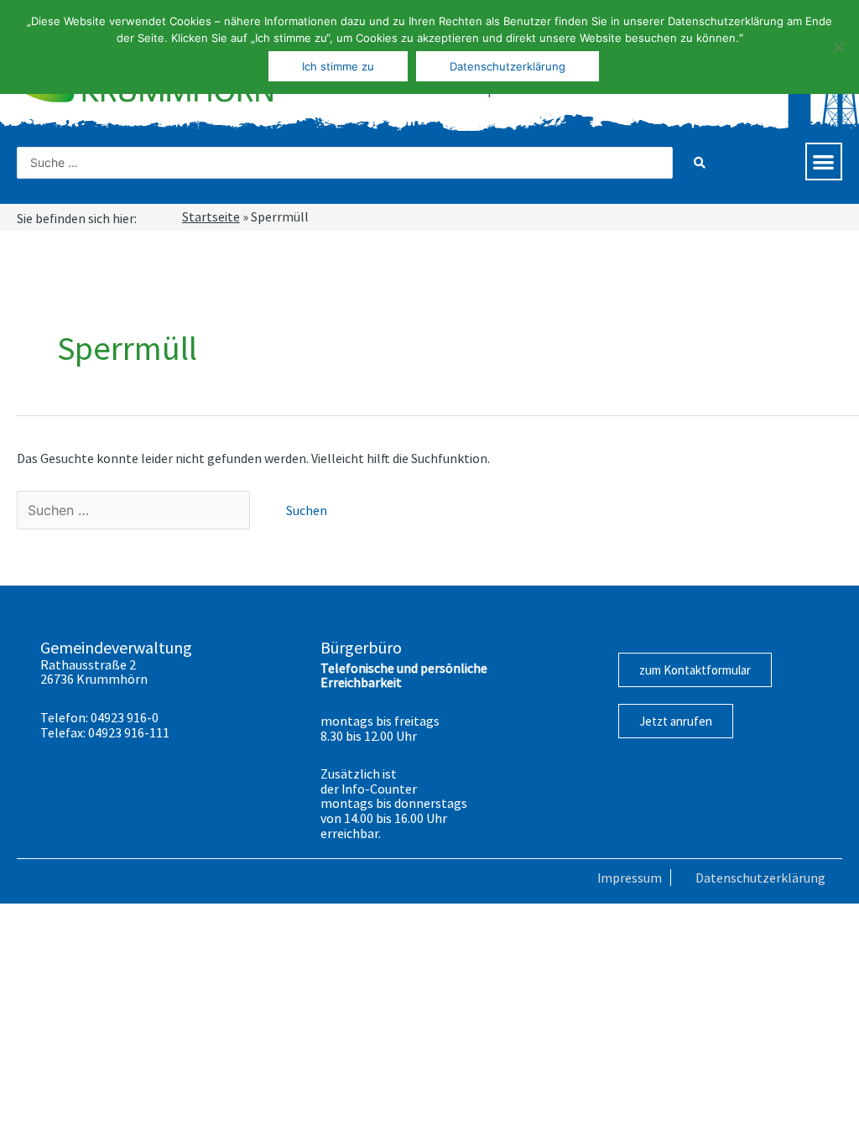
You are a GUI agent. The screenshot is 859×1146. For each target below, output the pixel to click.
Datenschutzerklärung (760, 877)
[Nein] (838, 47)
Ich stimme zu (338, 66)
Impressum (629, 877)
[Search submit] (699, 162)
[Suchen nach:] (134, 510)
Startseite (211, 216)
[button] (824, 161)
